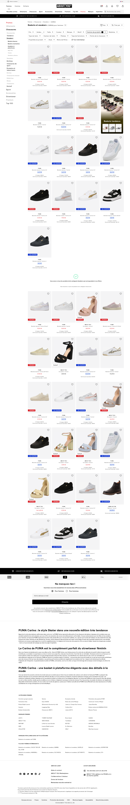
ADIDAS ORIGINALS (94, 723)
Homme (17, 6)
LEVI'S (20, 718)
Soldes (39, 32)
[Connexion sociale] (20, 774)
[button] (104, 25)
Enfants (26, 6)
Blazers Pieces (93, 710)
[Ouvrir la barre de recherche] (105, 11)
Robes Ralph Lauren (24, 704)
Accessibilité (89, 800)
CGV (68, 800)
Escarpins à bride (70, 699)
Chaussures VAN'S (47, 710)
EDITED (67, 723)
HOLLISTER (22, 729)
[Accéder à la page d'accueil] (29, 767)
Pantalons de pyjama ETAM (97, 699)
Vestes (44, 699)
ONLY (66, 729)
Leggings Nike (46, 707)
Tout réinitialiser (79, 40)
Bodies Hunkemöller (24, 710)
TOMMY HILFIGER (47, 718)
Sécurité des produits (102, 800)
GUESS (91, 718)
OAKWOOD (45, 729)
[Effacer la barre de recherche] (122, 11)
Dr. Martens (68, 726)
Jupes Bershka (93, 704)
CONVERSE (92, 721)
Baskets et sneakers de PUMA (27, 739)
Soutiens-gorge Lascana (26, 699)
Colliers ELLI (68, 707)
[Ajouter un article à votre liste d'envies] (48, 47)
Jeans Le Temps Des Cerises (73, 704)
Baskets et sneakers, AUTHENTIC (75, 752)
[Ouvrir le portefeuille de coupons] (101, 6)
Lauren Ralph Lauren (48, 726)
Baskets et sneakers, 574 (96, 752)
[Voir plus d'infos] (40, 87)
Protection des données (57, 800)
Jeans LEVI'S (69, 710)
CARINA (53, 22)
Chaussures (37, 22)
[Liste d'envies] (117, 6)
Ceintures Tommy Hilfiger (96, 701)
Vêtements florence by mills (50, 704)
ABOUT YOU (22, 721)
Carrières (44, 800)
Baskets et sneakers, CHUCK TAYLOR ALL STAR (29, 748)
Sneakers (46, 22)
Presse (37, 800)
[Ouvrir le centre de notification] (112, 6)
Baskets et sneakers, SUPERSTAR (98, 747)
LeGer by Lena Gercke (48, 723)
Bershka (91, 726)
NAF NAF (21, 723)
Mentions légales (78, 800)
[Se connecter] (107, 6)
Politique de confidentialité (53, 610)
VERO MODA (45, 721)
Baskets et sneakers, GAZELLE (74, 747)
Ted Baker (68, 721)
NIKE (20, 726)
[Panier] (123, 6)
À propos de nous (27, 800)
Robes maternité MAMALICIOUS (98, 707)
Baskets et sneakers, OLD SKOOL (51, 752)
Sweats (21, 707)
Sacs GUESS (45, 701)
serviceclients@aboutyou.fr (60, 611)
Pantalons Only (23, 701)
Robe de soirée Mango (71, 701)
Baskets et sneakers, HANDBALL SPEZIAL (28, 753)
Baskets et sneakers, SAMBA (50, 747)
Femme (9, 6)
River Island (68, 718)
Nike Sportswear (93, 729)
